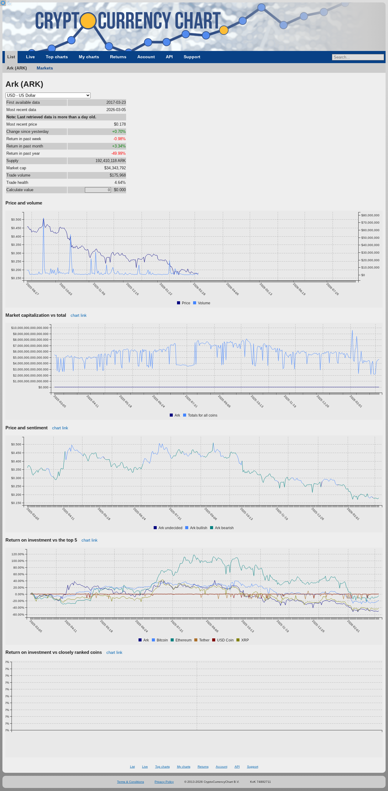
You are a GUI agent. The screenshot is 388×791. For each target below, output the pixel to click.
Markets (45, 68)
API (169, 56)
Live (30, 56)
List (11, 56)
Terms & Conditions (130, 781)
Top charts (57, 56)
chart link (79, 315)
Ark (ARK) (17, 68)
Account (146, 56)
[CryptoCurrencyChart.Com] (194, 26)
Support (192, 56)
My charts (89, 56)
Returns (118, 56)
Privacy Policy (164, 781)
